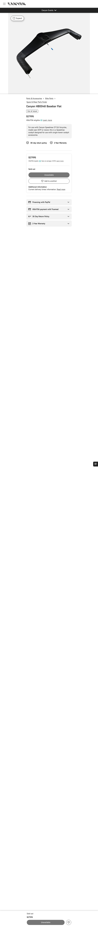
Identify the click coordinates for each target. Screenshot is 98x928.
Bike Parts (49, 98)
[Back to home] (17, 4)
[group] (49, 53)
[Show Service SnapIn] (95, 464)
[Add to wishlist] (68, 922)
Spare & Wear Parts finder (37, 102)
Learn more (47, 120)
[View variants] (2, 91)
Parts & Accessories (34, 98)
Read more (61, 189)
